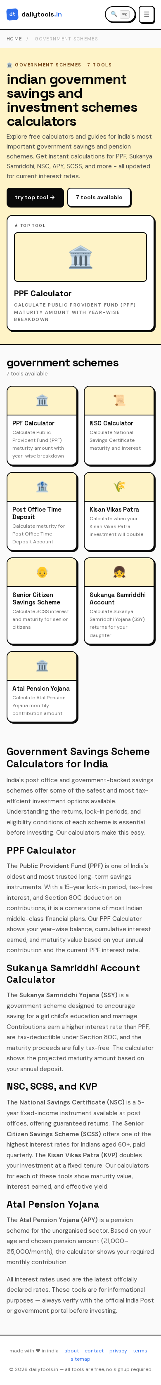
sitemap (80, 1359)
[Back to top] (144, 1371)
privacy (118, 1350)
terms (140, 1350)
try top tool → (35, 197)
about (71, 1350)
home (14, 39)
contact (94, 1350)
